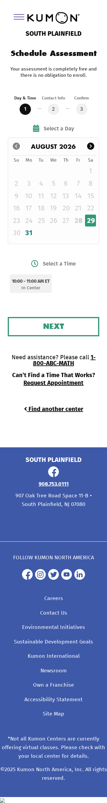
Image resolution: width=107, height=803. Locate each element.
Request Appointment (53, 383)
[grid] (53, 197)
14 (78, 196)
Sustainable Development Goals (53, 642)
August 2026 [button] (53, 146)
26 (53, 220)
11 (41, 196)
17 (29, 208)
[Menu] (21, 18)
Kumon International (54, 656)
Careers (53, 598)
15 (90, 196)
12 (53, 196)
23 (16, 220)
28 (79, 220)
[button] (90, 146)
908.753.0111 (54, 484)
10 (28, 196)
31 (28, 233)
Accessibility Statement (53, 699)
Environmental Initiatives (53, 627)
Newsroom (53, 671)
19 (53, 208)
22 (90, 208)
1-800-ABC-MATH (64, 360)
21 (78, 208)
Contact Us (53, 613)
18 (41, 208)
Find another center (55, 409)
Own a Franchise (53, 685)
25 (41, 220)
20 (66, 208)
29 (91, 220)
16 (16, 208)
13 (65, 196)
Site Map (53, 714)
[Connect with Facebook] (53, 475)
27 (65, 220)
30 (17, 233)
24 (29, 220)
